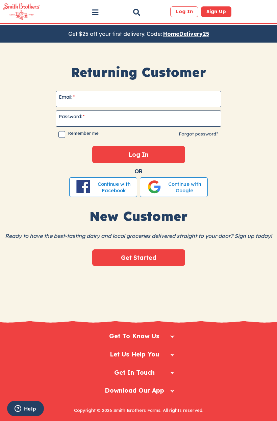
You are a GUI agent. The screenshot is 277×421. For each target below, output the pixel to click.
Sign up (216, 11)
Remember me (83, 133)
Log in (184, 11)
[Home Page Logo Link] (21, 12)
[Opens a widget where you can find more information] (25, 409)
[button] (95, 12)
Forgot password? (199, 134)
